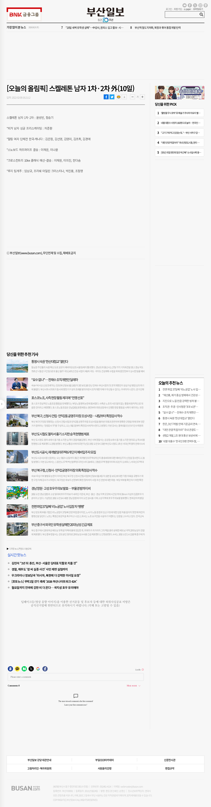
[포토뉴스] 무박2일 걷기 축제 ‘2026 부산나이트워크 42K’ (44, 581)
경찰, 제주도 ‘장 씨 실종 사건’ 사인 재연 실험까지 (40, 569)
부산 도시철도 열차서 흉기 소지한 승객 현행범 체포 (60, 434)
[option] (125, 27)
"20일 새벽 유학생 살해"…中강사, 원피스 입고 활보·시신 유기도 (98, 27)
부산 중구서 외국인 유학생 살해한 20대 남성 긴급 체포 (61, 524)
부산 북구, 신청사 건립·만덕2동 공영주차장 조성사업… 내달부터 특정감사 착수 (76, 415)
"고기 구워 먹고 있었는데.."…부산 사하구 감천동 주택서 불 (185, 132)
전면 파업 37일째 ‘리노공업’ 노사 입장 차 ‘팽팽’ (57, 506)
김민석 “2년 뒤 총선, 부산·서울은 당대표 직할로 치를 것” (44, 563)
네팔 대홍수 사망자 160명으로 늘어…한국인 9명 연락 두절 (185, 122)
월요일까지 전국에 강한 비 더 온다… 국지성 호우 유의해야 (45, 587)
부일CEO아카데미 (104, 760)
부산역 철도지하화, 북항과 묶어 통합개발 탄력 (158, 27)
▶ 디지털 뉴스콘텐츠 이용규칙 (19, 548)
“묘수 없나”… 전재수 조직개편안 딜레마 (54, 379)
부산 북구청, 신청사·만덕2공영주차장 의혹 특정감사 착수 (64, 470)
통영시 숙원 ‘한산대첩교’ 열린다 (49, 361)
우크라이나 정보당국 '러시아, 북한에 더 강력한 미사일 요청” (46, 575)
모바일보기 (198, 9)
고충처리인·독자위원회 (39, 768)
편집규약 (169, 768)
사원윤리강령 (104, 768)
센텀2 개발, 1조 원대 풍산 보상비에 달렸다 (184, 435)
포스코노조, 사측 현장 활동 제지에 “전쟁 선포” (57, 397)
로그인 (169, 9)
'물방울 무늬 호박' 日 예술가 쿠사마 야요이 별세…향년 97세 (185, 112)
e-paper (187, 9)
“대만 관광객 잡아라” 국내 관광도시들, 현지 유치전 (182, 142)
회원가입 (178, 9)
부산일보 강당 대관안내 (39, 760)
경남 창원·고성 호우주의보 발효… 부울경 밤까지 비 (60, 488)
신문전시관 (169, 760)
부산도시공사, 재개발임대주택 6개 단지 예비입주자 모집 (63, 452)
